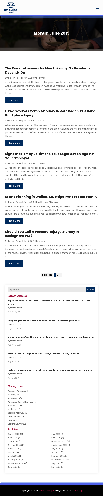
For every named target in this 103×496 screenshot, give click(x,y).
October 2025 (14, 445)
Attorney (12, 394)
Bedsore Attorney (16, 412)
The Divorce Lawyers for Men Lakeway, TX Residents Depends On (48, 70)
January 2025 (14, 459)
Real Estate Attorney (47, 202)
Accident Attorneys (17, 391)
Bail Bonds (12, 405)
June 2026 (12, 437)
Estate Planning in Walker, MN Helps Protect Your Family (51, 197)
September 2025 (59, 445)
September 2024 (16, 463)
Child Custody (14, 416)
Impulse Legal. (47, 490)
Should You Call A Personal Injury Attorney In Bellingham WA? (42, 233)
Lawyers (41, 163)
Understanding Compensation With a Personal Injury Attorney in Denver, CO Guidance (50, 370)
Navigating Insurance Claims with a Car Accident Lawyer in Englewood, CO (44, 320)
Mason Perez (15, 77)
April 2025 (56, 452)
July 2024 (56, 463)
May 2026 (56, 437)
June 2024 (13, 467)
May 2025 (12, 452)
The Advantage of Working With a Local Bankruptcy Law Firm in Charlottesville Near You (51, 337)
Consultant (13, 420)
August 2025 (13, 448)
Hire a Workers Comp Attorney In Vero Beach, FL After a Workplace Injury (50, 113)
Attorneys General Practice (20, 402)
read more (14, 100)
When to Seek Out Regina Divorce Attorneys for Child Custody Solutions (43, 353)
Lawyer (41, 77)
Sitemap (78, 490)
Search (90, 289)
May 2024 (56, 467)
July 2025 (56, 448)
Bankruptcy (13, 409)
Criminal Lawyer (15, 424)
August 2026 (13, 434)
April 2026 (12, 441)
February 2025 (58, 456)
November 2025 (59, 441)
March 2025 (13, 456)
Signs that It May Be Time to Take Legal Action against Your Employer (50, 156)
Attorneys (12, 398)
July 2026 (56, 434)
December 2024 (59, 459)
